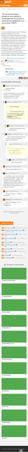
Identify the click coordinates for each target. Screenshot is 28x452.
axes (7, 191)
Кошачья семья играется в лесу (13, 230)
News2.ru (4, 448)
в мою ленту (21, 5)
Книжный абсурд (6, 422)
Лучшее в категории (15, 264)
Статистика (14, 448)
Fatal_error (8, 166)
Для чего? (4, 438)
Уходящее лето (8, 227)
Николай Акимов (6, 312)
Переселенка (5, 406)
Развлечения (5, 5)
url (19, 85)
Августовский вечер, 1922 (8, 343)
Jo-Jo (10, 144)
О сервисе (9, 448)
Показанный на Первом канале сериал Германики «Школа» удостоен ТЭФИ (15, 73)
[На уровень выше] (3, 102)
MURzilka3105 (9, 199)
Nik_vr (7, 173)
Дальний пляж (5, 390)
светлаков (11, 61)
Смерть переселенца (7, 359)
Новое (14, 9)
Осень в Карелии (9, 238)
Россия (3, 64)
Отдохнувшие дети (6, 327)
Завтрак (6, 255)
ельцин (4, 61)
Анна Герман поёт (9, 251)
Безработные (8, 257)
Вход (26, 1)
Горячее (9, 9)
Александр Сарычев (7, 296)
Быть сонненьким (6, 375)
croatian (9, 102)
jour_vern (8, 85)
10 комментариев (6, 65)
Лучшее (4, 9)
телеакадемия (17, 61)
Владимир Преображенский (8, 280)
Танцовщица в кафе (10, 244)
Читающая (7, 248)
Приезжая (7, 242)
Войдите (6, 211)
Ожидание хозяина (10, 234)
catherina (9, 134)
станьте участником (15, 211)
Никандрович (10, 60)
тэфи (7, 61)
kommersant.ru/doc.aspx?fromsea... (17, 58)
